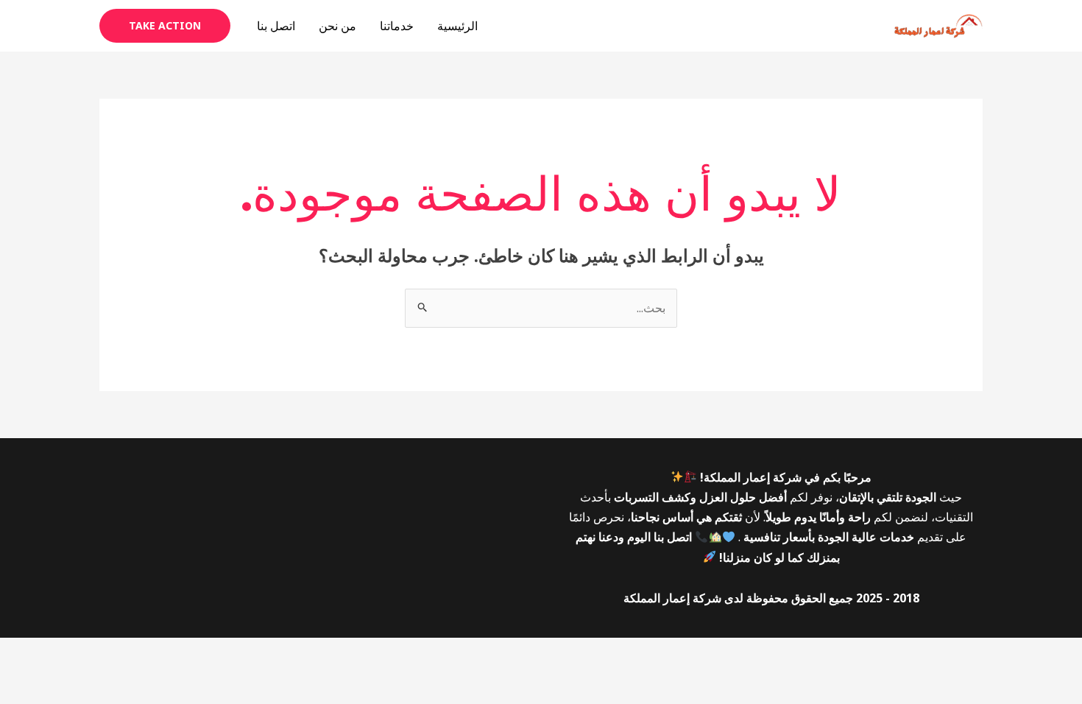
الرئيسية (457, 26)
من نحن (337, 26)
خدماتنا (397, 26)
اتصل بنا (276, 26)
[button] (164, 26)
